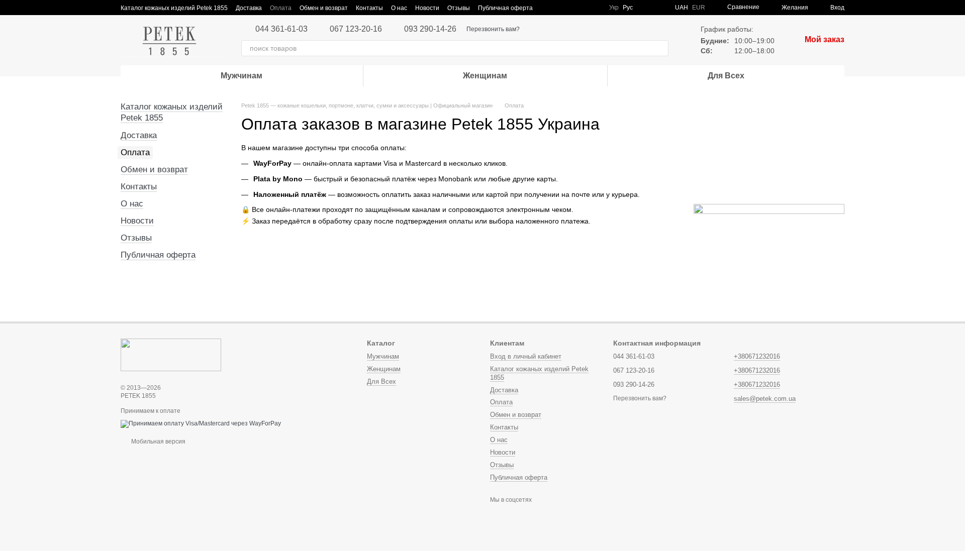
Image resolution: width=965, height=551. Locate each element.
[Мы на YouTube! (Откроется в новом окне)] (571, 8)
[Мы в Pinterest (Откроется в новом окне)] (583, 8)
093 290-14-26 (430, 29)
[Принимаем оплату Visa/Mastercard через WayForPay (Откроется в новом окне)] (201, 423)
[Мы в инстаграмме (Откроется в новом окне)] (547, 8)
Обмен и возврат (324, 8)
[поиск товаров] (660, 48)
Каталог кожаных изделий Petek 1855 (174, 8)
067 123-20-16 (356, 29)
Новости (427, 8)
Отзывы (458, 8)
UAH (681, 8)
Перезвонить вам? (493, 29)
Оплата (281, 8)
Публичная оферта (505, 8)
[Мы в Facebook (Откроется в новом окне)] (559, 8)
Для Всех (726, 75)
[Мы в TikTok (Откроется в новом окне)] (595, 8)
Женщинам (485, 75)
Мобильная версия (157, 441)
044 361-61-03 (281, 29)
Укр (614, 8)
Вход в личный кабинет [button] (525, 356)
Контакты (369, 8)
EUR (698, 8)
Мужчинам (241, 75)
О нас (399, 8)
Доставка (249, 8)
